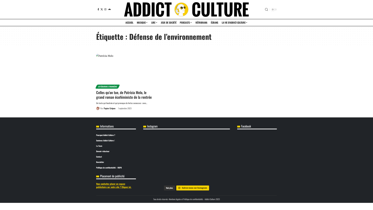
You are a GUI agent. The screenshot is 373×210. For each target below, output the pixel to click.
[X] (102, 9)
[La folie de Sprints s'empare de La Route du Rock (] (186, 175)
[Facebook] (98, 9)
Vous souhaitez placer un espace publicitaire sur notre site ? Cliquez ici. (113, 185)
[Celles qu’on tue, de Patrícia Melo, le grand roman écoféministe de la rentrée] (124, 71)
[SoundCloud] (109, 9)
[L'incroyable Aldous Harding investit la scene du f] (186, 158)
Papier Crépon (109, 108)
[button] (266, 9)
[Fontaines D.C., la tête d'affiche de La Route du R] (186, 142)
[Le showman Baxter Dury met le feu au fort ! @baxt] (215, 175)
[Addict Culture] (186, 9)
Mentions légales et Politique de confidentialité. (186, 199)
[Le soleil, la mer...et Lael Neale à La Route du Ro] (157, 175)
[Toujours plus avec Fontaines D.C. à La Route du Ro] (157, 142)
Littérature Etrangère (107, 86)
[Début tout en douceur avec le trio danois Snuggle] (215, 158)
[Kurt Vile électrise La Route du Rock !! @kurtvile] (215, 142)
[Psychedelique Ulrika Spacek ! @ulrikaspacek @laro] (157, 158)
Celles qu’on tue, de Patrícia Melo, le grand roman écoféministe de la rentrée (124, 95)
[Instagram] (105, 9)
